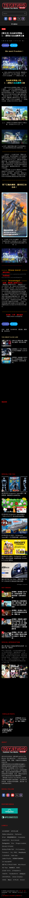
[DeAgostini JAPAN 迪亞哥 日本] (10, 813)
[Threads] (23, 19)
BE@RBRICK (11, 837)
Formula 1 (5, 852)
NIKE (18, 867)
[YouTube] (15, 19)
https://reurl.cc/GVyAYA (14, 316)
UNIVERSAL (6, 876)
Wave (10, 880)
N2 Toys (5, 867)
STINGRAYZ (16, 870)
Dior (12, 843)
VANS (4, 880)
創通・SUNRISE (11, 329)
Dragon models (21, 843)
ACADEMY (6, 831)
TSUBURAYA (13, 873)
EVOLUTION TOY (8, 849)
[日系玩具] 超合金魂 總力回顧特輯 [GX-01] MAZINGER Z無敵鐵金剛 (7, 732)
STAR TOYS (6, 870)
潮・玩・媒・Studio (7, 40)
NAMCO (12, 867)
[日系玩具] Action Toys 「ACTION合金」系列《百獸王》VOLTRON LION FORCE (21, 721)
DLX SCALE (15, 840)
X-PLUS (16, 880)
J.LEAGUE (5, 855)
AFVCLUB (14, 831)
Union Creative (17, 876)
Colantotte (21, 837)
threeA (22, 880)
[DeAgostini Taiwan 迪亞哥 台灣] (10, 818)
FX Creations (20, 849)
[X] (19, 19)
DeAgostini (6, 843)
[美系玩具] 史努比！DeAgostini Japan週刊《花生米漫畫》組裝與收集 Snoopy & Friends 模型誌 (14, 558)
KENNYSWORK (18, 858)
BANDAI (7, 331)
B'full (4, 837)
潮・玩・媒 (22, 891)
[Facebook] (6, 19)
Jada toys (14, 855)
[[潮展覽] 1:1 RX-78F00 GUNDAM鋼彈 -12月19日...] (6, 351)
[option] (8, 725)
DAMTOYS (6, 840)
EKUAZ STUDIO (7, 846)
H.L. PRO (14, 852)
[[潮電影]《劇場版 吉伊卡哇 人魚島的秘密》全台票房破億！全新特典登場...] (6, 360)
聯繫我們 (18, 895)
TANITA (4, 873)
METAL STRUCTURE (9, 864)
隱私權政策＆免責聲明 (8, 895)
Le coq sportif (7, 861)
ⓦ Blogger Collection (22, 584)
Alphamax (18, 834)
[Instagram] (10, 19)
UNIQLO (22, 873)
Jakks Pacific (6, 858)
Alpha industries (7, 834)
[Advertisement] (14, 381)
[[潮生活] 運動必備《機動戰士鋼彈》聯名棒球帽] (6, 343)
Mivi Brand (22, 864)
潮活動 (3, 29)
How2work (22, 852)
